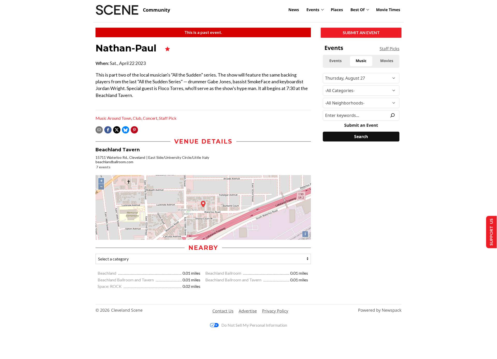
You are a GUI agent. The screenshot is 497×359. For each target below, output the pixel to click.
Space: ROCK (110, 286)
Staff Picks (389, 48)
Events (312, 9)
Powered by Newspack (379, 310)
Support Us (490, 232)
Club (137, 118)
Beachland (107, 273)
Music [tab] (361, 60)
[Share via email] (99, 129)
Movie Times (388, 9)
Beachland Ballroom (223, 273)
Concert (150, 118)
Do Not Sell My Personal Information (254, 325)
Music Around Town (113, 118)
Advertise (248, 311)
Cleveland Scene (127, 310)
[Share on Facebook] (108, 129)
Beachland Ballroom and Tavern (126, 279)
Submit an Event (361, 32)
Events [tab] (335, 60)
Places (337, 9)
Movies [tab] (386, 60)
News (293, 9)
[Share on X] (116, 129)
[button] (134, 129)
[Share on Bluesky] (125, 129)
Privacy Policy (275, 311)
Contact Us (223, 311)
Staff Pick (168, 118)
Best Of (357, 9)
